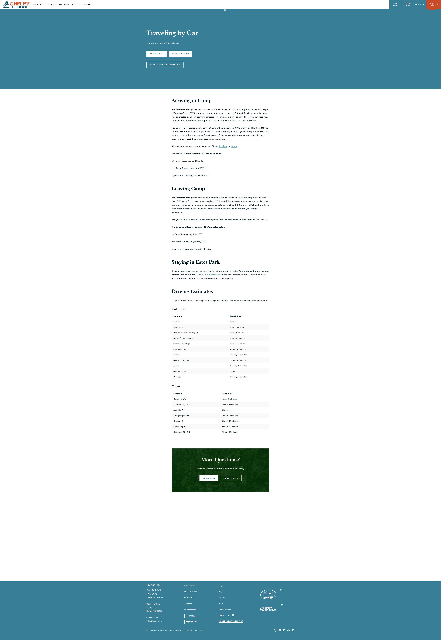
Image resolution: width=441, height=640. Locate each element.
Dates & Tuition (190, 591)
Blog (220, 591)
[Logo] (16, 4)
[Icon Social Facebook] (284, 630)
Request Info (433, 5)
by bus (234, 146)
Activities (188, 603)
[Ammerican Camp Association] (268, 594)
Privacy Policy (198, 630)
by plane (223, 146)
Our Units (188, 597)
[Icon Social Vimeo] (293, 630)
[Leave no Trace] (268, 609)
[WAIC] (286, 594)
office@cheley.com (154, 620)
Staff (75, 4)
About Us (38, 4)
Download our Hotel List (208, 274)
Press (221, 603)
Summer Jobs (190, 609)
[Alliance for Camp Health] (286, 609)
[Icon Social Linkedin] (279, 630)
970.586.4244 (152, 617)
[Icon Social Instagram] (275, 630)
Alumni (87, 4)
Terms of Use (188, 630)
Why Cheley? (189, 585)
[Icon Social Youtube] (288, 630)
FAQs (221, 585)
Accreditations (225, 609)
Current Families (57, 4)
